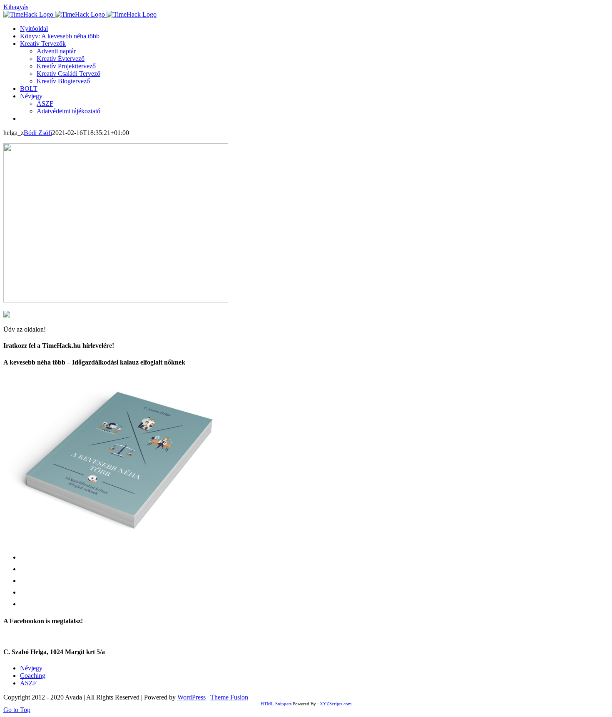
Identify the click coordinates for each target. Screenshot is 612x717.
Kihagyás (15, 6)
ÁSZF (28, 683)
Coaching (32, 675)
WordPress (191, 697)
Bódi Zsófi (38, 132)
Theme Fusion (229, 697)
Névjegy (31, 668)
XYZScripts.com (336, 703)
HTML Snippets (276, 703)
